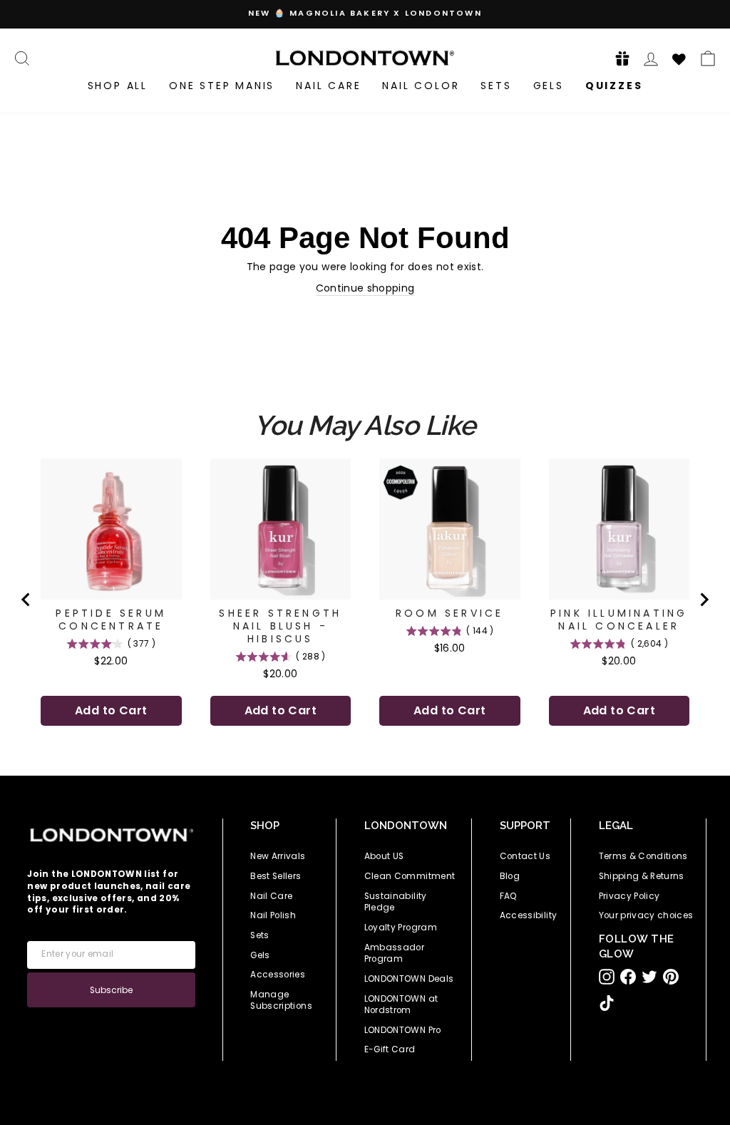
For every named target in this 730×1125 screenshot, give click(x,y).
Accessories (277, 974)
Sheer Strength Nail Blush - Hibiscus (280, 626)
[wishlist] (679, 57)
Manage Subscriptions (281, 1000)
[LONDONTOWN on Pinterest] (671, 977)
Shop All (118, 85)
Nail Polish (273, 915)
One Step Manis (221, 85)
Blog (510, 876)
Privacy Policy (629, 896)
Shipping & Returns (641, 876)
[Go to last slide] (26, 599)
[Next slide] (703, 599)
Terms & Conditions (643, 856)
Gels (548, 85)
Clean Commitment (410, 876)
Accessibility (528, 915)
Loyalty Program (400, 927)
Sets (495, 85)
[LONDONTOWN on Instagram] (607, 977)
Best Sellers (275, 876)
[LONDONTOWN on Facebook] (628, 977)
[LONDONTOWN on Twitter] (649, 977)
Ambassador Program (394, 953)
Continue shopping (365, 288)
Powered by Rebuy (365, 766)
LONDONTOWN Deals (409, 979)
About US (384, 856)
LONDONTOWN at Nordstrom (401, 1005)
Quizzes (614, 85)
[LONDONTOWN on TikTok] (607, 1003)
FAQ (509, 896)
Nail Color (420, 85)
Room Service (449, 613)
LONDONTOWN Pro (402, 1030)
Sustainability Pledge (395, 902)
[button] (618, 58)
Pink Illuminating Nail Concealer (618, 619)
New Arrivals (277, 856)
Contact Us (525, 856)
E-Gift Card (390, 1049)
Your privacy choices (646, 915)
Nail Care (328, 85)
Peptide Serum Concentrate (111, 619)
